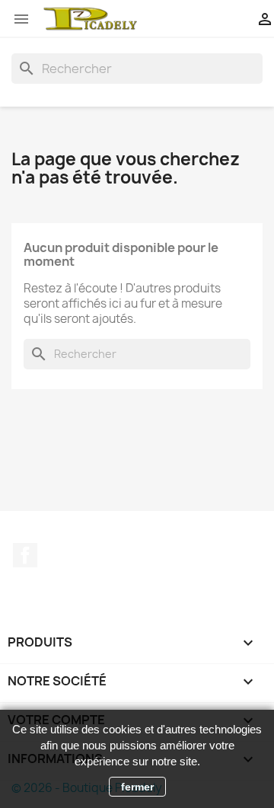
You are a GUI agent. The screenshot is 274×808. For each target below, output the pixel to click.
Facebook (25, 555)
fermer (137, 787)
